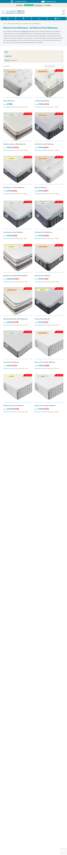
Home (5, 24)
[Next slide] (29, 84)
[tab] (17, 96)
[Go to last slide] (6, 84)
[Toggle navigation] (64, 11)
